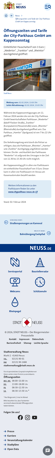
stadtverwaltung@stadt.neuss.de (19, 365)
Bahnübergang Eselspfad (32, 234)
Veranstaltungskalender (20, 440)
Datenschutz (38, 339)
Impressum (24, 339)
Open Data (13, 449)
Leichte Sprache (41, 343)
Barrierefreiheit (14, 343)
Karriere (11, 435)
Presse (10, 431)
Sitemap (27, 343)
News (17, 16)
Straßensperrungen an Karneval (26, 223)
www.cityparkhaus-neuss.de (21, 191)
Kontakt (12, 339)
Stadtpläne (13, 444)
